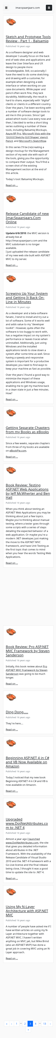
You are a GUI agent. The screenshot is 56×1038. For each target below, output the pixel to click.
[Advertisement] (28, 597)
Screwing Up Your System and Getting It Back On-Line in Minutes (27, 297)
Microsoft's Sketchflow (32, 141)
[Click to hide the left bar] (6, 8)
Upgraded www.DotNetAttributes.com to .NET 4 (27, 823)
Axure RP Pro (13, 133)
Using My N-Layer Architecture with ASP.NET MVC (27, 910)
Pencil (9, 141)
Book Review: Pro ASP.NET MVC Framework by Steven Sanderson (28, 650)
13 (44, 1023)
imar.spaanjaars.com (28, 7)
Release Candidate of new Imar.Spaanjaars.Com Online (27, 217)
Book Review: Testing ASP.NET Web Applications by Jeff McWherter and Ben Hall (28, 491)
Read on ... (12, 185)
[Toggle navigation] (49, 8)
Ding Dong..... (17, 712)
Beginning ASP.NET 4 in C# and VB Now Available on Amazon (27, 761)
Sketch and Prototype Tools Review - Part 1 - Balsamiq (28, 38)
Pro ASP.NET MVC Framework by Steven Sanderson (26, 670)
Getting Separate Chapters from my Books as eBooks (28, 429)
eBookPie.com (17, 450)
